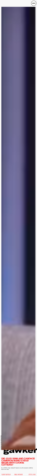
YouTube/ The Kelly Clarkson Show (0, 442)
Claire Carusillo (6, 474)
